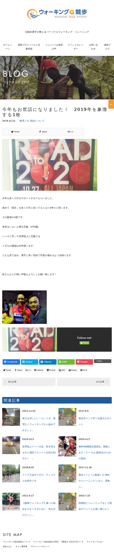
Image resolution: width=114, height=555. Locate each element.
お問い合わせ (93, 46)
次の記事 (100, 381)
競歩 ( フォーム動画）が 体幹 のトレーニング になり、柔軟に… (94, 480)
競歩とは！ (8, 546)
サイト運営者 (21, 546)
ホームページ (7, 46)
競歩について (37, 120)
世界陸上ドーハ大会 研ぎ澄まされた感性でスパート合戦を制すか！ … (39, 452)
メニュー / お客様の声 (54, 46)
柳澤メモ (24, 120)
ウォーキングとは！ (95, 541)
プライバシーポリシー (39, 546)
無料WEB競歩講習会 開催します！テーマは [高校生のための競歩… (95, 452)
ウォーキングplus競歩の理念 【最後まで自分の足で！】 (58, 541)
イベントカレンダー (75, 46)
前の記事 (12, 381)
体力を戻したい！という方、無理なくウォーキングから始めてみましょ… (39, 424)
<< (111, 104)
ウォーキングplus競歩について (16, 541)
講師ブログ (107, 46)
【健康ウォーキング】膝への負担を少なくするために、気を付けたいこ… (39, 509)
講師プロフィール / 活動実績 (29, 46)
